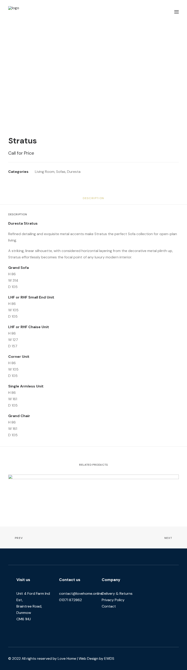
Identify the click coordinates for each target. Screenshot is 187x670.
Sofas (60, 171)
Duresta (74, 171)
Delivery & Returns (117, 593)
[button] (176, 12)
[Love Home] (27, 12)
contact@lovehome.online (81, 593)
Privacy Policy (113, 599)
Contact (109, 606)
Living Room (45, 171)
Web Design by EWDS (96, 658)
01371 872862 (70, 599)
